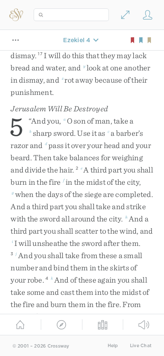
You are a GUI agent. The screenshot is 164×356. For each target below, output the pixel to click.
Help (113, 345)
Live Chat (140, 345)
